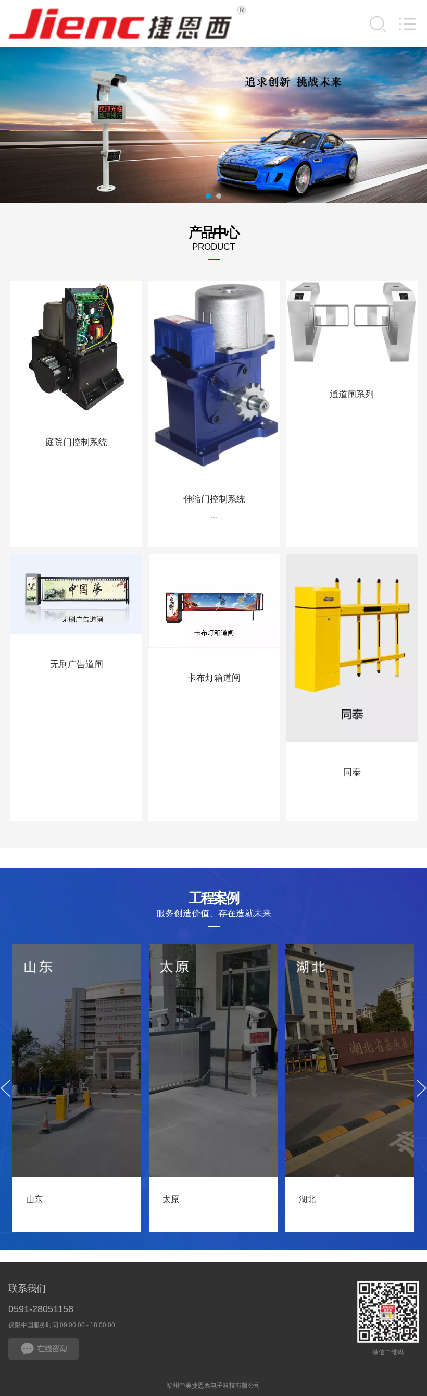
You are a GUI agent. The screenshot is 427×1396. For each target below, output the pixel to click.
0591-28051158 (40, 1309)
